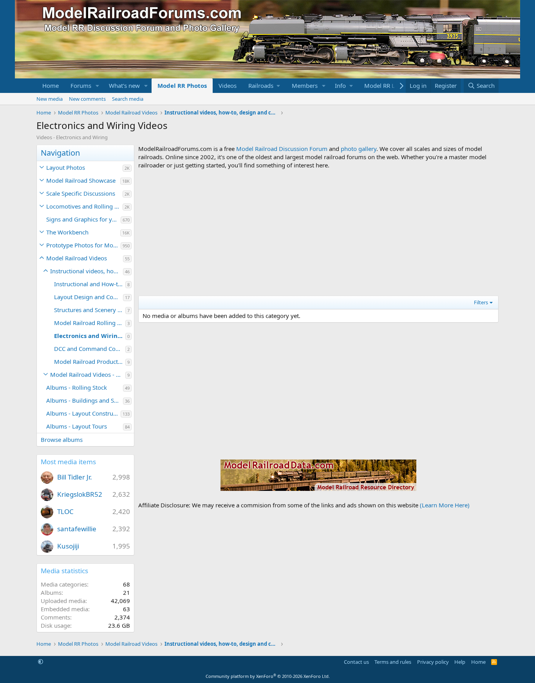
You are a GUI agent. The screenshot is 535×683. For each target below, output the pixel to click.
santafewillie (76, 528)
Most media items (68, 461)
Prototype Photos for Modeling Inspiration (83, 245)
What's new (124, 85)
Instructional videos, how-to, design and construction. (86, 271)
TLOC (65, 511)
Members (305, 85)
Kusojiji (68, 545)
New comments (87, 98)
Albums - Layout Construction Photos (83, 413)
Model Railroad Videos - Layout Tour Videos (87, 374)
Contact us (356, 661)
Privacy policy (433, 661)
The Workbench (67, 232)
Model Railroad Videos (76, 258)
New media (49, 98)
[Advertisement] (318, 232)
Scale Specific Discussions (80, 193)
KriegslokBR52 (79, 494)
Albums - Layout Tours (76, 426)
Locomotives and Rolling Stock (84, 206)
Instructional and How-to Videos (89, 284)
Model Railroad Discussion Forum (281, 149)
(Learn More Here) (445, 505)
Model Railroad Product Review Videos (89, 361)
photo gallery (358, 149)
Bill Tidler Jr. (74, 476)
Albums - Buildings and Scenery (84, 400)
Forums (80, 85)
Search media (127, 98)
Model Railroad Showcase (81, 180)
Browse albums (62, 439)
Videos (228, 85)
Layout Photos (65, 167)
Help (459, 661)
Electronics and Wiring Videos (89, 336)
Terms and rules (392, 661)
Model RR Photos (182, 85)
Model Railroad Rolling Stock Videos (89, 323)
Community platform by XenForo (268, 676)
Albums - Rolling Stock (76, 387)
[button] (97, 85)
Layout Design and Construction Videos (88, 297)
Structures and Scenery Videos (89, 310)
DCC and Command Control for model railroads (89, 348)
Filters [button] (481, 302)
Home (50, 85)
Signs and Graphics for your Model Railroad (83, 219)
